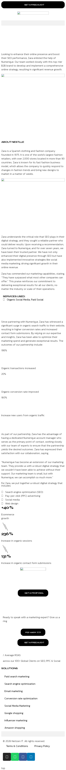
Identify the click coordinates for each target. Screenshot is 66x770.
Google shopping (13, 713)
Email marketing (13, 691)
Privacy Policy (42, 746)
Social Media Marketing (17, 706)
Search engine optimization (19, 684)
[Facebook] (23, 757)
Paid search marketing (16, 676)
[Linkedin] (31, 757)
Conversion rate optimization (20, 698)
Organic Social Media (18, 299)
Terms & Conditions (17, 746)
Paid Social (37, 299)
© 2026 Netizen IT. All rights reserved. (24, 741)
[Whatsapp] (15, 757)
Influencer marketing (15, 720)
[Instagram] (7, 757)
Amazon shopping (14, 728)
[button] (33, 23)
